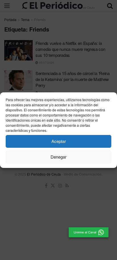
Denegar (58, 157)
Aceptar (58, 141)
